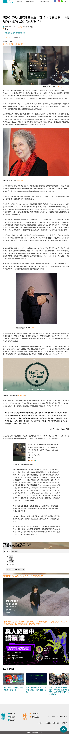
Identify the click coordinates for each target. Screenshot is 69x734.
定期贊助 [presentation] (7, 551)
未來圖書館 (19, 33)
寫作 (24, 33)
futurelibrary (21, 395)
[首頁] (8, 1)
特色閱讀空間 (30, 1)
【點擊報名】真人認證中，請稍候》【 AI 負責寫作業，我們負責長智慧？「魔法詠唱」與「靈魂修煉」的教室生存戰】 (35, 623)
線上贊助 (48, 723)
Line (62, 1)
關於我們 (12, 714)
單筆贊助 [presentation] (14, 551)
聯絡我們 (12, 720)
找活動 (19, 1)
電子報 (56, 716)
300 (10, 556)
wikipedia (20, 180)
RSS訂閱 (64, 716)
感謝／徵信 (56, 723)
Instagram (59, 1)
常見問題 (64, 723)
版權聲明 (12, 717)
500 (10, 559)
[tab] (7, 551)
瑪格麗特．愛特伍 (10, 33)
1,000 (11, 561)
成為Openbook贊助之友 (15, 570)
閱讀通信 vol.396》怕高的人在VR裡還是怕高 (23, 575)
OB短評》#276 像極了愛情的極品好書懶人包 (13, 688)
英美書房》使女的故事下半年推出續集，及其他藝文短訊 (36, 689)
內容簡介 (32, 460)
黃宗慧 (20, 27)
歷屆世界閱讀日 (45, 1)
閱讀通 (25, 716)
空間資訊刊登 (35, 717)
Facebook (55, 1)
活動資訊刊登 (35, 714)
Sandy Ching (58, 87)
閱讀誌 (3, 716)
